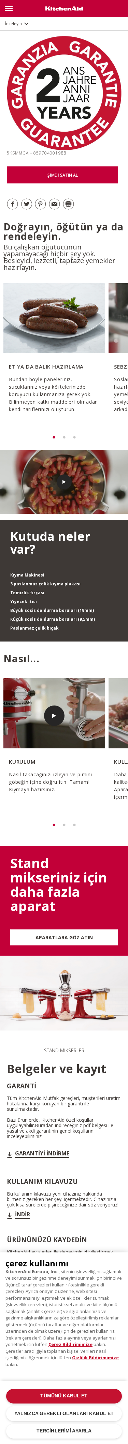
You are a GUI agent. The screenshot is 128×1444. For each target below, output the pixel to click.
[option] (53, 357)
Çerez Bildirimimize (70, 1344)
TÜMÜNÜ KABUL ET (63, 1395)
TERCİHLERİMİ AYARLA (64, 1430)
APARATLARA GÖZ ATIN (64, 937)
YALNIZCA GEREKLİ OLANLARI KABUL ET (64, 1413)
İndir (22, 1214)
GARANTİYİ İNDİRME (42, 1153)
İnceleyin (13, 24)
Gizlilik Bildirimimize (95, 1357)
